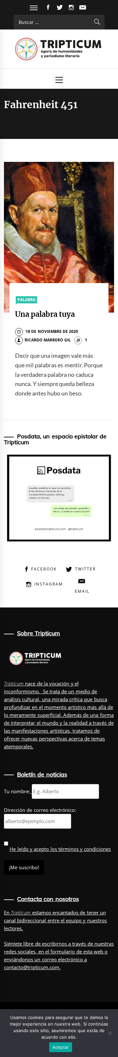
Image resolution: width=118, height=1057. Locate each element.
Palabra (26, 299)
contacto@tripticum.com (31, 967)
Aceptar (60, 1047)
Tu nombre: (17, 791)
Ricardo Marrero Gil (48, 340)
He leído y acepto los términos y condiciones (60, 849)
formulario (62, 951)
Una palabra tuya (45, 314)
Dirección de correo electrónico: (40, 810)
